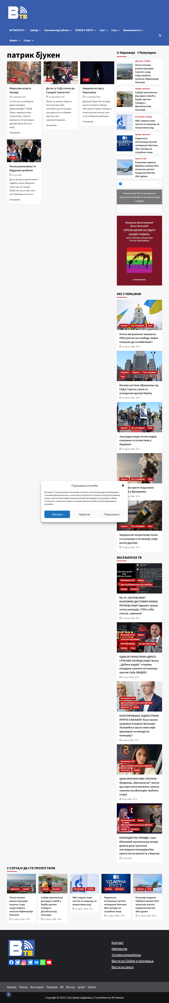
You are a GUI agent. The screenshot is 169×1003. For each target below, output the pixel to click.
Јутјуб (81, 987)
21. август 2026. (113, 915)
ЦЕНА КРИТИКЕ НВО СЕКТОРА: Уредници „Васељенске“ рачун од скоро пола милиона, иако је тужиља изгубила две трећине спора (139, 787)
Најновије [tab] (127, 53)
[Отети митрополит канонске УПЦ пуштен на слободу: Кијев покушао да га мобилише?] (139, 315)
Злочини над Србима (56, 30)
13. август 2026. (128, 547)
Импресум (119, 949)
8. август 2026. (128, 740)
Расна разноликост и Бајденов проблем (22, 168)
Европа (138, 158)
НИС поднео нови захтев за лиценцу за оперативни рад (147, 124)
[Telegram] (30, 962)
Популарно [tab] (147, 53)
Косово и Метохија (147, 643)
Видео (141, 580)
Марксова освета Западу (20, 90)
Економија (140, 117)
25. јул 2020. (17, 175)
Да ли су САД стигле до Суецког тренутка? (60, 90)
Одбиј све (84, 514)
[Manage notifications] (8, 994)
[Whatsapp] (43, 962)
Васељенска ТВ (127, 580)
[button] (123, 485)
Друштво (139, 61)
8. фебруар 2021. (19, 97)
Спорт (27, 40)
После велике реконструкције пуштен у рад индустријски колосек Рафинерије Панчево (147, 73)
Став (114, 30)
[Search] (160, 35)
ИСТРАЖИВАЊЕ (128, 643)
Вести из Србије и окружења (133, 961)
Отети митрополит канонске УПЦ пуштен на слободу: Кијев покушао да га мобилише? (138, 338)
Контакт (117, 942)
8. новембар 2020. (93, 97)
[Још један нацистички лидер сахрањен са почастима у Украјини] (139, 417)
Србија (34, 30)
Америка (125, 372)
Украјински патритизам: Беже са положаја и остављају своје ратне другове (138, 539)
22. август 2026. (18, 919)
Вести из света (123, 967)
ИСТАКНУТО (16, 30)
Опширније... (15, 132)
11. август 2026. (128, 618)
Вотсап (70, 987)
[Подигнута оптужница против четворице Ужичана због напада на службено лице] (125, 142)
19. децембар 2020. (57, 97)
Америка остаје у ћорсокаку (93, 90)
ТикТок (91, 987)
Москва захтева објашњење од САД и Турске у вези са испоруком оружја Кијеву (138, 389)
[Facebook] (11, 962)
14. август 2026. (128, 496)
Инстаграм (36, 987)
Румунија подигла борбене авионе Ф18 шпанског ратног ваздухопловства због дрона (146, 169)
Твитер (23, 987)
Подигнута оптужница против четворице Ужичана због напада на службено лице (146, 145)
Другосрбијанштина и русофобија (136, 584)
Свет (102, 30)
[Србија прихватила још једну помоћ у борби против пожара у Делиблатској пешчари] (125, 98)
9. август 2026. (128, 677)
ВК (62, 987)
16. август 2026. (128, 346)
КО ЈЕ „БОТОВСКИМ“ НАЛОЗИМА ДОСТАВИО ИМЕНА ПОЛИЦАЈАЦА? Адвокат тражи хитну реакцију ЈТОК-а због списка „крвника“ (138, 605)
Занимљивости (132, 30)
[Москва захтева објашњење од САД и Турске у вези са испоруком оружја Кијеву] (139, 366)
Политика (125, 770)
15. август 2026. (128, 449)
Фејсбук (11, 987)
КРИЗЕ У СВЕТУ (84, 30)
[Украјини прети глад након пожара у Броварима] (139, 468)
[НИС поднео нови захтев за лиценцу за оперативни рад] (125, 121)
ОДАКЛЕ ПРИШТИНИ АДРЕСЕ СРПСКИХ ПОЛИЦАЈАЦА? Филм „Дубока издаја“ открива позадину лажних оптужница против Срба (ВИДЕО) (138, 665)
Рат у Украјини (137, 325)
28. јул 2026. (127, 799)
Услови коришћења (126, 955)
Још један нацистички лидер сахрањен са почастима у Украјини (138, 441)
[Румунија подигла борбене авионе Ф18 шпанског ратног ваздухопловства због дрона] (125, 166)
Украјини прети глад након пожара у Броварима (136, 490)
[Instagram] (24, 962)
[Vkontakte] (36, 962)
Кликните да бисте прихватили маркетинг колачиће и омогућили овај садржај (139, 197)
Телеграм (52, 987)
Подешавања (111, 514)
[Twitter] (17, 962)
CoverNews (101, 997)
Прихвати (57, 514)
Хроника (146, 88)
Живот (13, 40)
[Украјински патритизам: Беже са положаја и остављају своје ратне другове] (139, 515)
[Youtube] (49, 962)
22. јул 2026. (127, 858)
